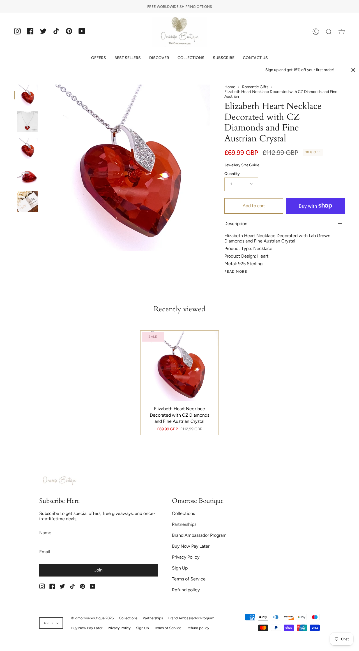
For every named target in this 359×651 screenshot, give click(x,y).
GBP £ (49, 623)
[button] (98, 57)
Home (229, 87)
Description (235, 223)
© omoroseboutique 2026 (92, 618)
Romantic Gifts (255, 87)
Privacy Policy (185, 557)
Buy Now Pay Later (191, 546)
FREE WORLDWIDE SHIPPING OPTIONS (179, 6)
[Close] (353, 70)
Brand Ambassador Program (199, 535)
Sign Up (180, 568)
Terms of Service (189, 579)
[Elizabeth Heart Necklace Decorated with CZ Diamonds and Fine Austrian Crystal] (27, 95)
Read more (235, 271)
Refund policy (186, 589)
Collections (183, 513)
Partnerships (184, 524)
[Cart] (341, 32)
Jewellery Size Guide (241, 165)
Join (98, 570)
